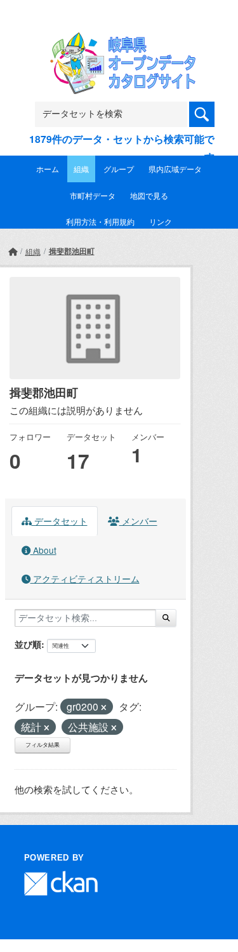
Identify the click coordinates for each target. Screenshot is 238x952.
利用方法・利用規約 (100, 221)
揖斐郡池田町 (72, 251)
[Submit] (165, 618)
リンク (160, 221)
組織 (81, 168)
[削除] (104, 707)
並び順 (28, 644)
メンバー (138, 520)
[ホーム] (12, 251)
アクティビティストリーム (85, 578)
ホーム (47, 168)
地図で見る (149, 195)
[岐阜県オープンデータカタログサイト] (119, 40)
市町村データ (93, 195)
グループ (118, 168)
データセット (60, 520)
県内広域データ (175, 168)
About (43, 550)
